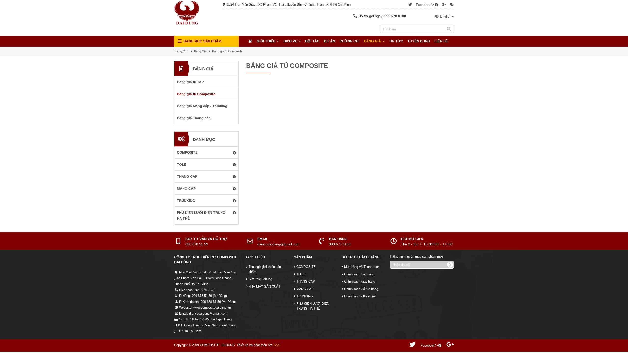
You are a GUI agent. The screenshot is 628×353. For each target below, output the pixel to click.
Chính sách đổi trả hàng (361, 289)
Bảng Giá (373, 41)
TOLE (300, 274)
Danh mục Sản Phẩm (202, 41)
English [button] (445, 16)
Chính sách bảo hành (359, 274)
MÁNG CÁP (305, 289)
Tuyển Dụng (418, 41)
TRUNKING (304, 296)
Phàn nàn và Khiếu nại (360, 296)
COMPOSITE (306, 267)
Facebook (423, 5)
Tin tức (396, 41)
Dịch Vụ (290, 41)
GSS (277, 345)
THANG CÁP (305, 281)
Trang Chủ (181, 51)
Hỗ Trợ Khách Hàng (361, 257)
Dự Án (329, 41)
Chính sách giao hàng (359, 281)
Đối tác (312, 41)
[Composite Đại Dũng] (186, 12)
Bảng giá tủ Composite (227, 51)
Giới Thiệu (266, 41)
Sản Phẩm (303, 257)
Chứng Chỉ (349, 41)
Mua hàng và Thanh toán (361, 267)
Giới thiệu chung (260, 279)
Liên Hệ (441, 41)
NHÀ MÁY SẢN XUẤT (264, 286)
